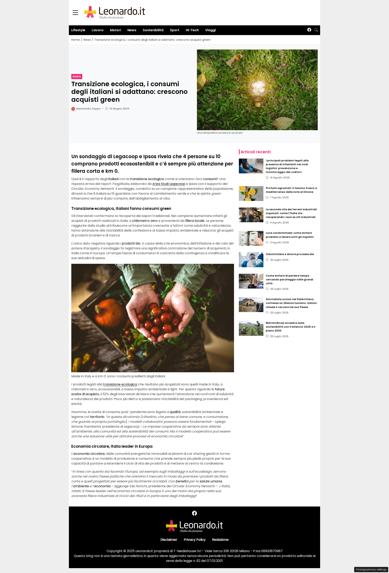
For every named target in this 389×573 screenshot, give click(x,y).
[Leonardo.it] (114, 12)
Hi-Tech (192, 30)
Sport (174, 30)
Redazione (220, 539)
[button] (316, 30)
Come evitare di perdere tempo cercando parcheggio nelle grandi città (289, 279)
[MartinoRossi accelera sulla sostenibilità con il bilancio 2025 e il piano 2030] (251, 328)
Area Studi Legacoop (168, 183)
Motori (115, 30)
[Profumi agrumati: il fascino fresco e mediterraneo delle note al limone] (251, 193)
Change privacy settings (371, 569)
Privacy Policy (195, 539)
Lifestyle (78, 30)
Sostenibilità (153, 30)
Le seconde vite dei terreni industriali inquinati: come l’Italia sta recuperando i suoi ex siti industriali (291, 213)
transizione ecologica (120, 384)
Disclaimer (168, 539)
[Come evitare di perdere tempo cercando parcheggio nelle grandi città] (251, 281)
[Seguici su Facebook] (309, 30)
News (131, 30)
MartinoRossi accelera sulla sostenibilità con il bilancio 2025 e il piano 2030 (290, 326)
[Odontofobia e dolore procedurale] (251, 259)
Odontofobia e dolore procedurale (290, 254)
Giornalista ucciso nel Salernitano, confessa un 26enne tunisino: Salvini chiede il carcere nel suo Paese (291, 303)
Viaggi (210, 30)
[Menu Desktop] (75, 13)
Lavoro (98, 30)
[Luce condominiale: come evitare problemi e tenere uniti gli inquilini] (251, 238)
